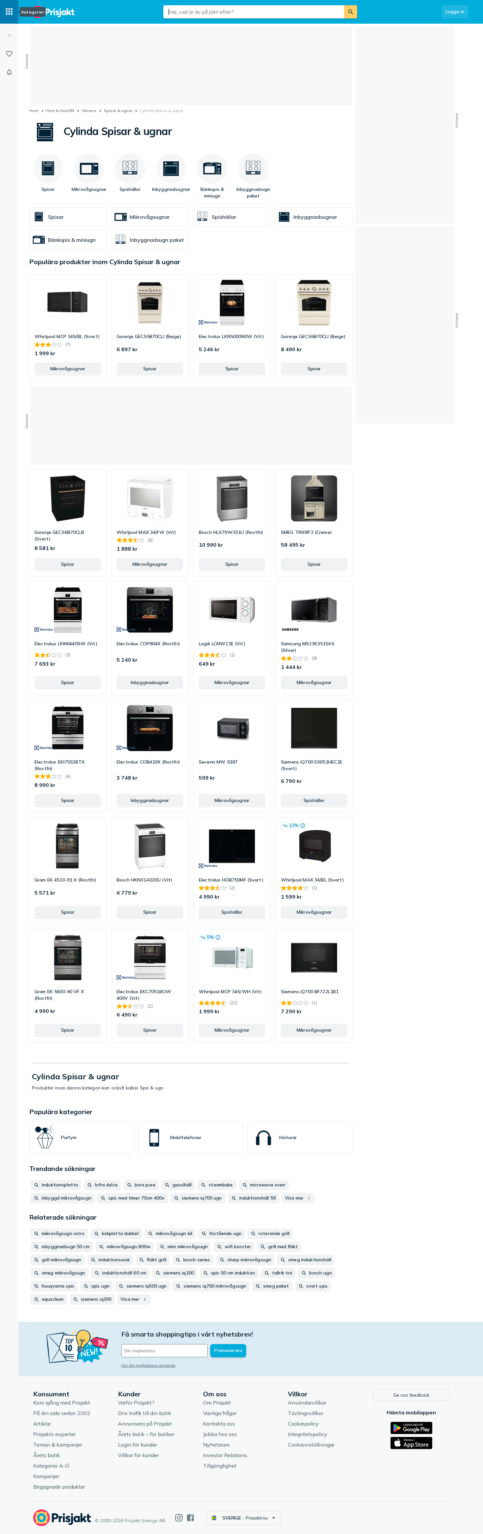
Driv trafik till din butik (144, 1413)
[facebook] (190, 1517)
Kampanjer (46, 1476)
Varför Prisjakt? (136, 1402)
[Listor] (9, 53)
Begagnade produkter (59, 1486)
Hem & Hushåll (60, 110)
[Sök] (350, 11)
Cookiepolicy (303, 1423)
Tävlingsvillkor (305, 1413)
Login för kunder (137, 1444)
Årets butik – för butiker (146, 1434)
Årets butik (46, 1455)
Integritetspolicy (307, 1434)
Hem (33, 110)
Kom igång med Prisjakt (61, 1402)
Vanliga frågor (220, 1413)
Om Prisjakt (217, 1402)
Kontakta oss (219, 1423)
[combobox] (253, 11)
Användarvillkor (307, 1402)
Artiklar (42, 1423)
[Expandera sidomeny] (9, 35)
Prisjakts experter (54, 1434)
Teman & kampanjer (57, 1444)
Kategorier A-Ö (51, 1465)
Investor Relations (225, 1455)
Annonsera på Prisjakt (145, 1423)
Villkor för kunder (138, 1455)
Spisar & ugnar (118, 110)
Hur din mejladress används (148, 1365)
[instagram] (178, 1517)
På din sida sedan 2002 (61, 1413)
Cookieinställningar (311, 1444)
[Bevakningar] (9, 72)
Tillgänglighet (220, 1465)
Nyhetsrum (216, 1444)
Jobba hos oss (220, 1434)
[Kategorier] (9, 12)
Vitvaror (88, 110)
